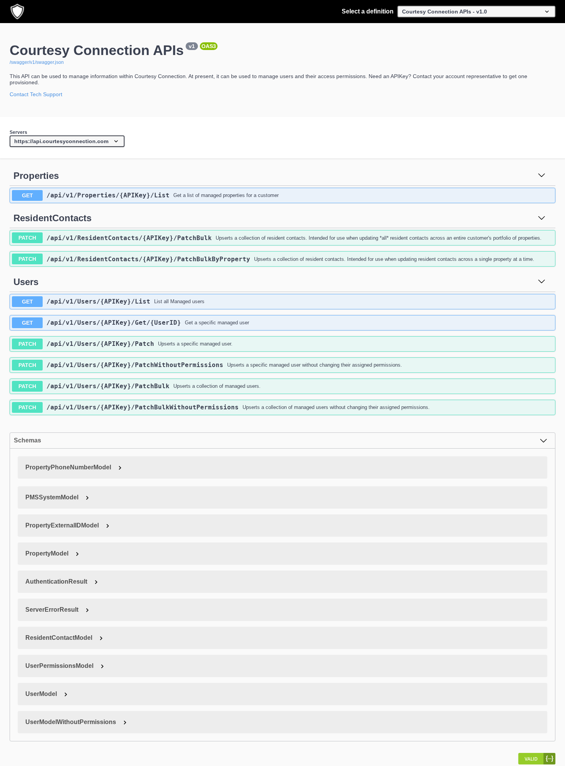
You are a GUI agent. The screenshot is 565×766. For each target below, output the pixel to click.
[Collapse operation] (541, 176)
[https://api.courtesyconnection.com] (67, 141)
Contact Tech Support (36, 94)
